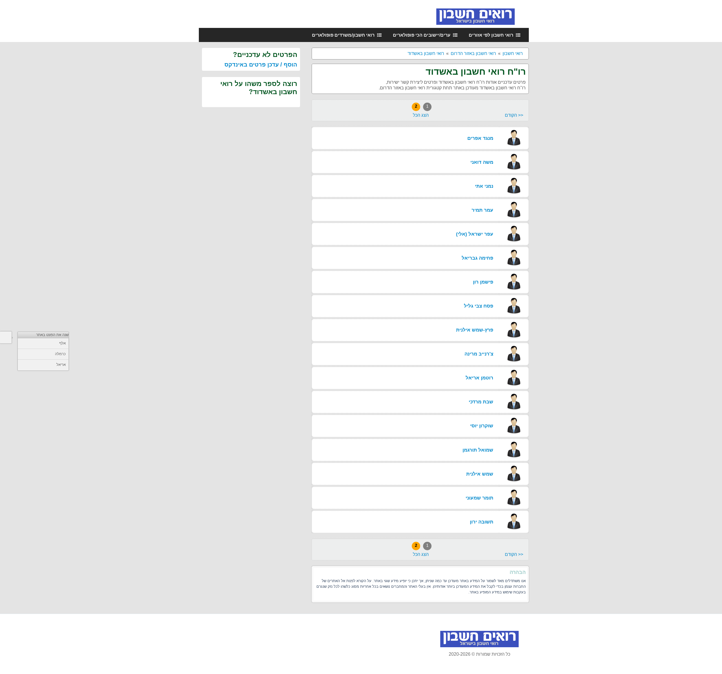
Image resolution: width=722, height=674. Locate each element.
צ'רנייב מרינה (479, 354)
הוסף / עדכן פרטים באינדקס (260, 64)
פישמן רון (483, 282)
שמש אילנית (479, 474)
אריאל (61, 365)
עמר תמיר (482, 210)
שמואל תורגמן (478, 450)
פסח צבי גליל (478, 306)
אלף (62, 343)
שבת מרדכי (481, 402)
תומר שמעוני (479, 498)
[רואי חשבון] (482, 13)
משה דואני (481, 162)
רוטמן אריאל (479, 378)
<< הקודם (514, 115)
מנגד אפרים (480, 138)
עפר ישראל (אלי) (474, 234)
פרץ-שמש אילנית (474, 330)
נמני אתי (484, 186)
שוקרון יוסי (481, 425)
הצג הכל (421, 115)
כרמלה (60, 354)
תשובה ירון (481, 522)
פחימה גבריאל (477, 258)
